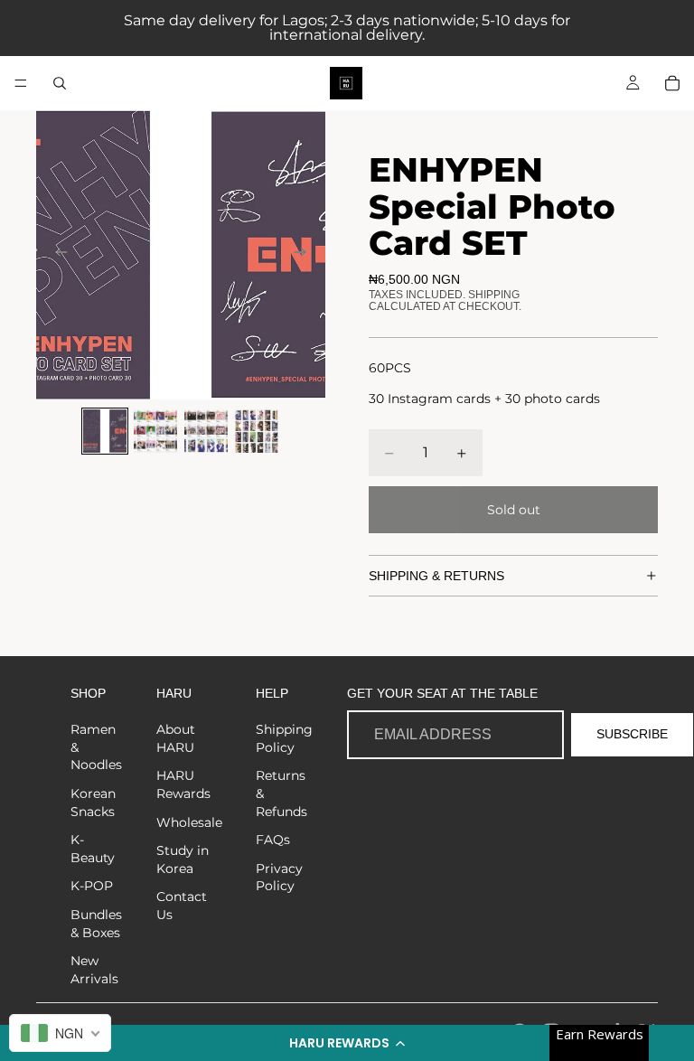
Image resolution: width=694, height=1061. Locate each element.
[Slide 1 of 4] (105, 431)
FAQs (273, 839)
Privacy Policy (279, 877)
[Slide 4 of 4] (256, 431)
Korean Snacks (93, 802)
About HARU (175, 738)
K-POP (91, 886)
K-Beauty (92, 848)
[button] (347, 1043)
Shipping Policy (284, 738)
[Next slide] (305, 255)
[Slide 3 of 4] (206, 431)
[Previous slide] (56, 255)
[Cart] (672, 83)
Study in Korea (182, 859)
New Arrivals (94, 970)
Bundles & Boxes (96, 923)
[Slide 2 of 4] (155, 431)
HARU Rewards (183, 784)
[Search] (60, 83)
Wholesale (189, 822)
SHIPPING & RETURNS (436, 575)
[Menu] (21, 83)
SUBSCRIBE (632, 734)
